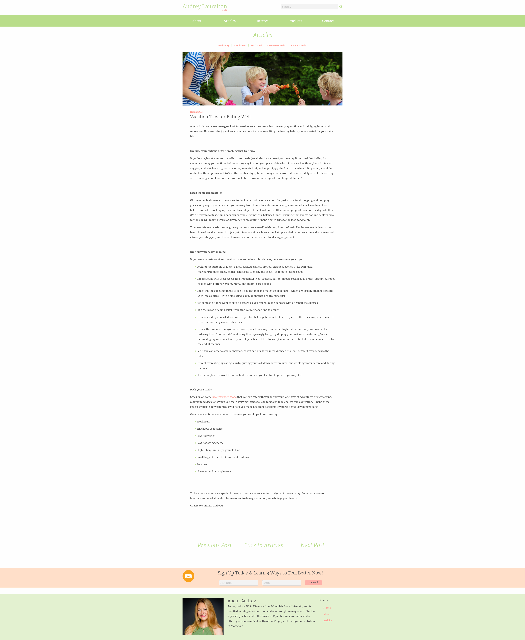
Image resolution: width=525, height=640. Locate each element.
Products (295, 21)
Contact (328, 21)
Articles (230, 21)
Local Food (256, 45)
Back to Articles (263, 545)
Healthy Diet (240, 45)
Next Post (312, 545)
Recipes (262, 21)
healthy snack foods (224, 397)
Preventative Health (276, 45)
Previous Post (215, 545)
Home (327, 607)
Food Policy (223, 45)
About (196, 21)
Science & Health (299, 45)
